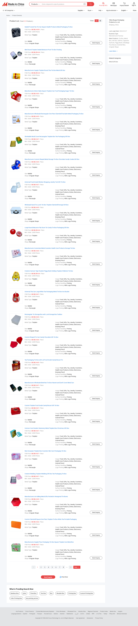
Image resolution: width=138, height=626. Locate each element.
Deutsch (62, 613)
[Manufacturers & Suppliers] (13, 4)
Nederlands (70, 613)
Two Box (43, 593)
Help (99, 10)
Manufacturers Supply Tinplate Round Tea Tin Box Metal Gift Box (45, 70)
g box (24, 593)
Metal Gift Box (113, 62)
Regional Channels (93, 611)
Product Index (104, 611)
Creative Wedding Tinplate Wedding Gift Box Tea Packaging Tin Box (45, 474)
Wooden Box (60, 593)
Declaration (90, 618)
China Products (29, 611)
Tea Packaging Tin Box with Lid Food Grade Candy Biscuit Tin (44, 360)
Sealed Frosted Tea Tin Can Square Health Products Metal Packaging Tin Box (49, 27)
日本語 (88, 613)
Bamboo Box (15, 593)
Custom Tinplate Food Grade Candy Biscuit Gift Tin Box (42, 405)
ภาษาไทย (98, 613)
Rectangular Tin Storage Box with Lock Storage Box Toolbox (43, 314)
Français (39, 613)
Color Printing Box (16, 598)
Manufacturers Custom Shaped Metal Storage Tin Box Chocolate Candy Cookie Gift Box (52, 159)
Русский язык (48, 613)
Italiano (56, 613)
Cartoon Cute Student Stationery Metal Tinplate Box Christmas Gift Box (47, 428)
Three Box (33, 593)
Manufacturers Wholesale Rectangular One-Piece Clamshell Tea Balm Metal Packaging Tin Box (54, 114)
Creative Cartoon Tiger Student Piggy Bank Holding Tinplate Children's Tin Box (49, 271)
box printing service (32, 598)
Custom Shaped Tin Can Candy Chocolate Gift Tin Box (41, 337)
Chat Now (65, 577)
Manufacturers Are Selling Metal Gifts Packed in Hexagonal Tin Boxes (46, 496)
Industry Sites (82, 611)
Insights (120, 611)
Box (51, 593)
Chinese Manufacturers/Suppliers (45, 611)
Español (25, 613)
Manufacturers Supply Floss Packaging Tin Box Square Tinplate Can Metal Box (49, 542)
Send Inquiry (96, 43)
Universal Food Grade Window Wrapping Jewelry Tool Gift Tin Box (45, 182)
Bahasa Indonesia (122, 613)
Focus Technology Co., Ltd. (55, 618)
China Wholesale (60, 611)
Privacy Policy (99, 618)
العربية (76, 613)
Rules (134, 10)
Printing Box (72, 593)
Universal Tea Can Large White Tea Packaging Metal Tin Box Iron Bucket (47, 292)
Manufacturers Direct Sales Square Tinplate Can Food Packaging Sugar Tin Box (49, 91)
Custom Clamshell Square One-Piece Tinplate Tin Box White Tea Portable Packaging (51, 519)
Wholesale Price (71, 611)
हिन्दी (93, 613)
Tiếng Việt (112, 613)
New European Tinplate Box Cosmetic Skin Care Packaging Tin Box (45, 451)
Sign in (134, 5)
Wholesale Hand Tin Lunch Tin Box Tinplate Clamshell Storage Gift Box (46, 205)
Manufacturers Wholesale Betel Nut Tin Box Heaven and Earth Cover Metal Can (49, 383)
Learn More (113, 51)
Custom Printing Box (86, 593)
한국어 (82, 613)
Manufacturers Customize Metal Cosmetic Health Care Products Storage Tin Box (50, 248)
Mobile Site (113, 611)
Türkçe (105, 613)
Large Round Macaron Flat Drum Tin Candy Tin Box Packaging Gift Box (47, 227)
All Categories (9, 10)
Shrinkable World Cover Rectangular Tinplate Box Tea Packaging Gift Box (47, 136)
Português (32, 613)
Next (76, 567)
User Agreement (80, 618)
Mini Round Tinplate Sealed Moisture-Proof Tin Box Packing (43, 50)
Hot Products (19, 611)
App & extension (111, 10)
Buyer (89, 10)
